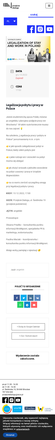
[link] (11, 5)
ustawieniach (22, 429)
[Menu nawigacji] (49, 5)
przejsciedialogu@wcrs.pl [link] (12, 395)
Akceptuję (10, 435)
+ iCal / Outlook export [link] (28, 336)
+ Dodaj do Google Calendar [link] (28, 327)
